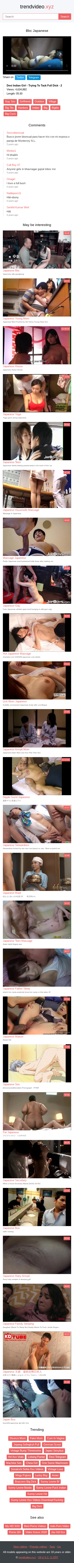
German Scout (52, 1444)
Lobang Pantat (36, 1456)
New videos (20, 1546)
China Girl (32, 1462)
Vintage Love (55, 1469)
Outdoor (39, 101)
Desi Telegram (57, 1456)
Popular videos (38, 1546)
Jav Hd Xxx (58, 1532)
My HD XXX (12, 1526)
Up (59, 1546)
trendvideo (37, 6)
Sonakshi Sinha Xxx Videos (27, 1469)
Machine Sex (14, 1462)
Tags (52, 1546)
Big (45, 107)
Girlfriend (25, 101)
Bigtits (55, 107)
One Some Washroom (55, 1462)
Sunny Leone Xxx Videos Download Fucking (37, 1499)
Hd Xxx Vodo (16, 1456)
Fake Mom (36, 1438)
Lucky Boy (41, 1475)
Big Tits (9, 107)
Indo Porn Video (59, 1526)
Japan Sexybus (54, 1450)
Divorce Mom (18, 1438)
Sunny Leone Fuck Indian (51, 1487)
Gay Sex (10, 101)
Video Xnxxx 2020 (36, 1532)
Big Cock (10, 113)
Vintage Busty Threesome (25, 1450)
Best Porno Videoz (35, 1526)
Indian (35, 107)
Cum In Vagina (55, 1438)
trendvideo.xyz (27, 1557)
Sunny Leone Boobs (20, 1487)
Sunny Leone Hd (37, 1493)
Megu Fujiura (23, 1475)
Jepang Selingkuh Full (26, 1444)
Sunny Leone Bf (50, 1481)
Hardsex (23, 107)
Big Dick (37, 1506)
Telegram (33, 77)
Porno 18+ (15, 1532)
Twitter (20, 77)
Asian (55, 1475)
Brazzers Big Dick (25, 1481)
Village (52, 101)
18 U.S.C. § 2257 (48, 1557)
